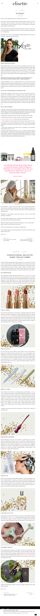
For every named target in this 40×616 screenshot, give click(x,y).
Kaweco (10, 359)
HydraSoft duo (18, 441)
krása (4, 234)
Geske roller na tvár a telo (11, 517)
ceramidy (21, 130)
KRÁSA (16, 10)
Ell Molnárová (20, 259)
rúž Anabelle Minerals (27, 275)
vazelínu (12, 128)
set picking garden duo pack (6, 315)
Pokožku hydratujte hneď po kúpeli (8, 119)
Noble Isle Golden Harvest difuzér (27, 554)
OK (35, 614)
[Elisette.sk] (20, 3)
